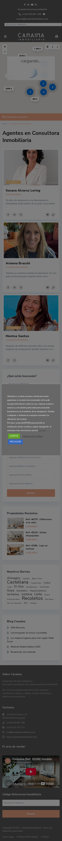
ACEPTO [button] (14, 436)
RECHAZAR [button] (15, 441)
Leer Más (42, 430)
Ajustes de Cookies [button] (32, 436)
